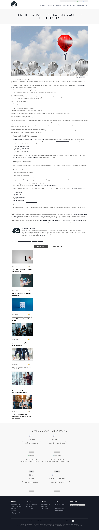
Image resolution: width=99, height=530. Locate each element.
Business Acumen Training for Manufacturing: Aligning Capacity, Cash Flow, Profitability (21, 416)
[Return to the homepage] (14, 7)
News (74, 5)
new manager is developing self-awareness (46, 185)
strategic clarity (40, 139)
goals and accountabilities (23, 146)
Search (86, 5)
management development (39, 131)
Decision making (18, 194)
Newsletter (57, 521)
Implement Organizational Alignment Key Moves (17, 512)
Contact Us (63, 1)
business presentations (31, 202)
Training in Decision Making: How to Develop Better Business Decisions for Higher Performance (21, 343)
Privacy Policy (66, 521)
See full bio (42, 235)
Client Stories (67, 5)
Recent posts (41, 246)
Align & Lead (29, 506)
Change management (19, 197)
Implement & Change (46, 509)
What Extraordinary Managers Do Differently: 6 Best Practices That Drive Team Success (61, 220)
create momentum (31, 157)
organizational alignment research (23, 139)
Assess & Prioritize (45, 504)
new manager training (76, 188)
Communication (18, 192)
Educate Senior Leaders (16, 504)
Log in (73, 1)
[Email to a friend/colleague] (82, 77)
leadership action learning (54, 131)
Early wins (15, 157)
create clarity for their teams (40, 216)
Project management (19, 200)
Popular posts (57, 246)
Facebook (73, 521)
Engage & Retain (59, 510)
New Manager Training (37, 241)
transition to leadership (18, 97)
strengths (19, 150)
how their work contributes (62, 141)
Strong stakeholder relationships (21, 180)
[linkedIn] (84, 77)
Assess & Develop (59, 508)
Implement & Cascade (31, 509)
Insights (58, 5)
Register (69, 1)
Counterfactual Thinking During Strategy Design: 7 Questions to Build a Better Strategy (22, 318)
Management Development (24, 241)
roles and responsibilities (23, 148)
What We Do (43, 5)
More (31, 451)
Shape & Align (44, 506)
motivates (19, 153)
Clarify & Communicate (31, 504)
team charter (40, 125)
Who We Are (51, 5)
